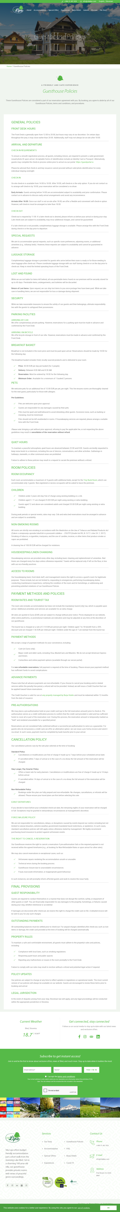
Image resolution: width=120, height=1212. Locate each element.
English (101, 1)
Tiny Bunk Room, (91, 480)
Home (29, 10)
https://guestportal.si (84, 162)
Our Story (103, 10)
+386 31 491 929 (70, 1)
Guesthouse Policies (74, 1141)
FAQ (68, 1148)
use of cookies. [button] (84, 1208)
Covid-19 (70, 1163)
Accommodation (40, 10)
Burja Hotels (76, 10)
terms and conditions (66, 1076)
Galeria (86, 10)
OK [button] (108, 1208)
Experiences (65, 10)
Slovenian (109, 1)
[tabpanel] (60, 32)
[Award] (61, 1182)
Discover (94, 10)
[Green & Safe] (47, 1182)
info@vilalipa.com (89, 1)
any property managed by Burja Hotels (58, 695)
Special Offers (54, 10)
